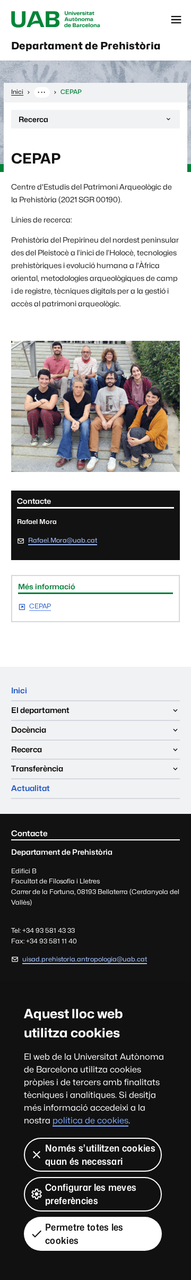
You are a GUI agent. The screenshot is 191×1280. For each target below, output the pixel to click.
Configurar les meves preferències (90, 1194)
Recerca (33, 121)
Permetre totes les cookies (84, 1234)
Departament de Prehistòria (86, 45)
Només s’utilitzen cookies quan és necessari (100, 1154)
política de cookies (90, 1120)
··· (42, 92)
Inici (19, 690)
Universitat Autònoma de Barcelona (55, 19)
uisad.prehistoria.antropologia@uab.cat (84, 959)
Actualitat (30, 788)
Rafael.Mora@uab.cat (62, 540)
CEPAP (40, 606)
